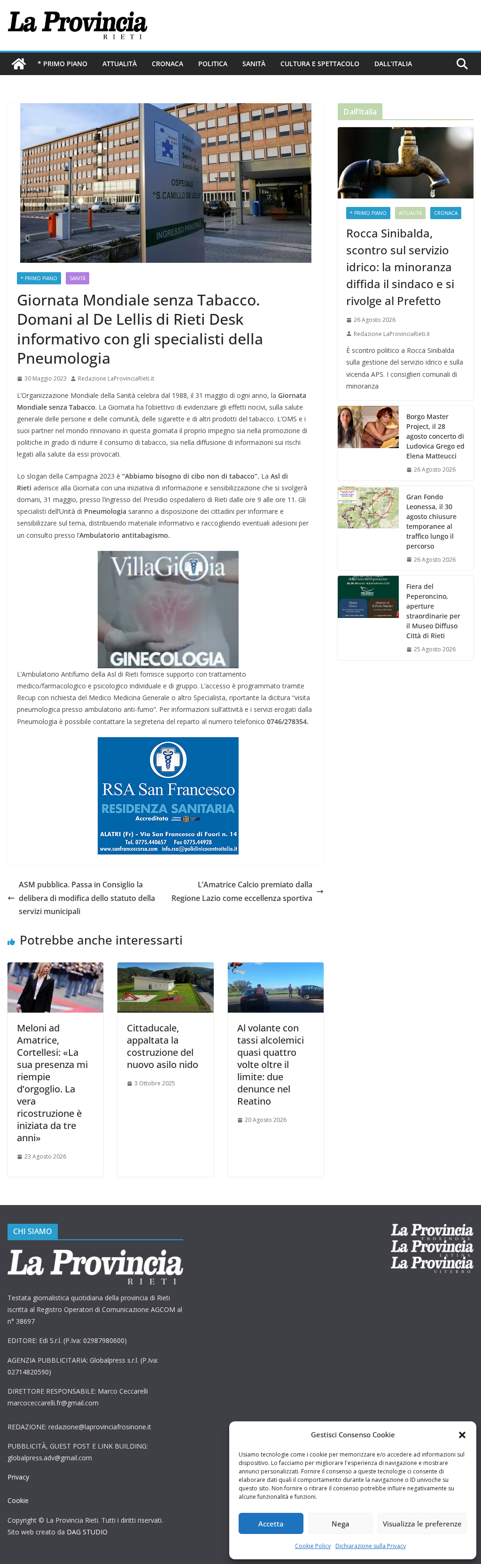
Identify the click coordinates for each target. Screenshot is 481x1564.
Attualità (119, 63)
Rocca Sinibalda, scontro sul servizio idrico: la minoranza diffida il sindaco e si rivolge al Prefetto (400, 266)
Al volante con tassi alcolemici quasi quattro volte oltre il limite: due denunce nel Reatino (270, 1064)
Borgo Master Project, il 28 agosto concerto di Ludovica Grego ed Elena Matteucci (435, 436)
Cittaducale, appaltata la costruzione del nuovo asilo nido (162, 1046)
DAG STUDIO (87, 1531)
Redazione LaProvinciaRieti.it (116, 378)
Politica (212, 63)
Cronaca (167, 63)
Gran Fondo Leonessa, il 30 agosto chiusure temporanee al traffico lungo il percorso (431, 521)
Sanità (253, 63)
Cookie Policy (313, 1546)
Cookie (18, 1500)
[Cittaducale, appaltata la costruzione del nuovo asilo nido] (165, 969)
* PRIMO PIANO (62, 63)
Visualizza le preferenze (422, 1523)
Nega (340, 1523)
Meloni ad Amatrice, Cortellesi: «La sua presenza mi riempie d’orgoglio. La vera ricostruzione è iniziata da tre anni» (52, 1083)
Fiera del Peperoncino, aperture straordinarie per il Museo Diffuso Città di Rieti (433, 611)
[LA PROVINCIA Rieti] (19, 64)
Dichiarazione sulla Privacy (370, 1546)
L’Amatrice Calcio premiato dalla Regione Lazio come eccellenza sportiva (241, 891)
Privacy (18, 1476)
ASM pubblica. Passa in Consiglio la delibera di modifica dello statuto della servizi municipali (87, 898)
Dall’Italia (393, 63)
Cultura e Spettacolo (319, 63)
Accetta (271, 1523)
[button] (462, 1435)
